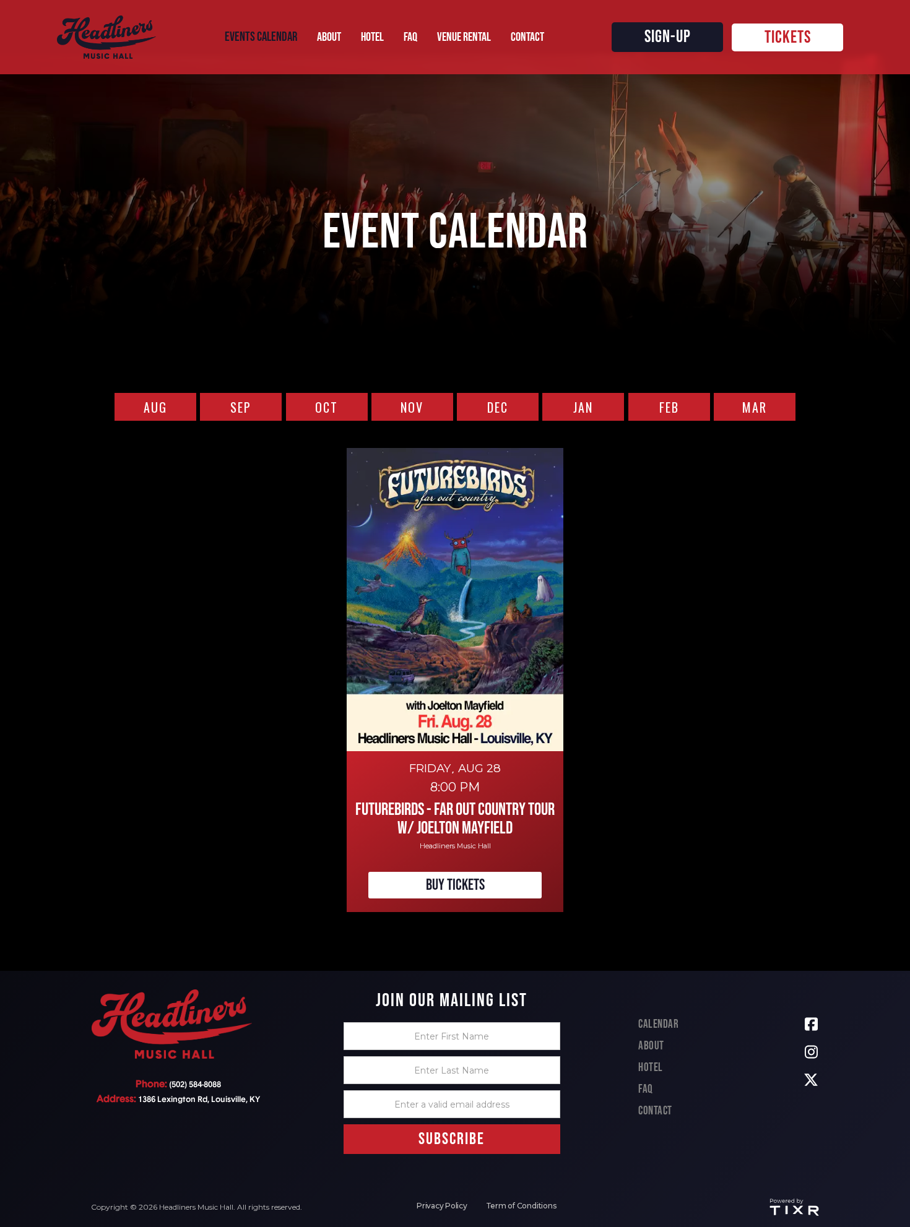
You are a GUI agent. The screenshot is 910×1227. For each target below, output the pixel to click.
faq (410, 37)
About (651, 1046)
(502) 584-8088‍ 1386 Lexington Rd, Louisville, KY (178, 1091)
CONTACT (527, 37)
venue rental (464, 37)
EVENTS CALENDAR (261, 37)
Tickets (788, 37)
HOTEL (372, 37)
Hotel (650, 1068)
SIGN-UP (667, 37)
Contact (655, 1111)
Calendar (658, 1024)
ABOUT (329, 37)
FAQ (645, 1089)
